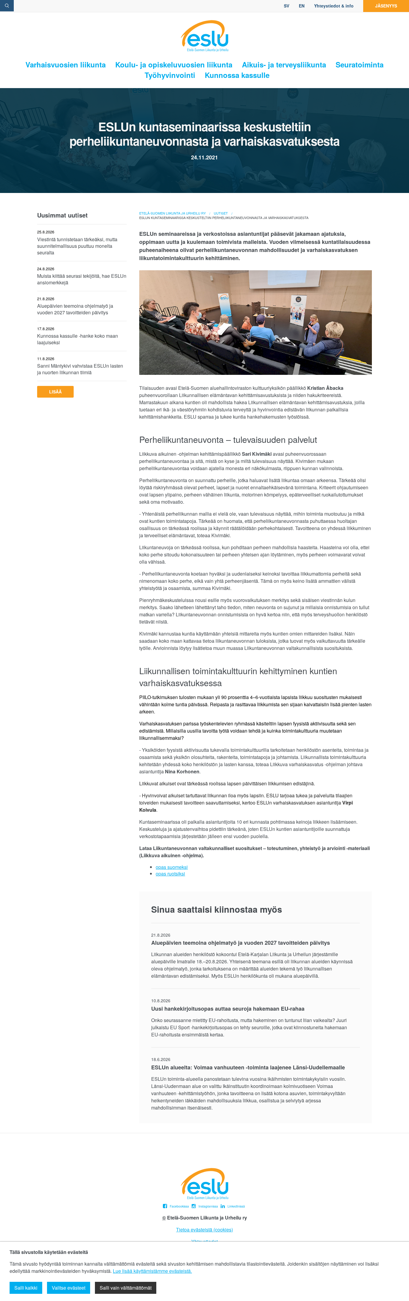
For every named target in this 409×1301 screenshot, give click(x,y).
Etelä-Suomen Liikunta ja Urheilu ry (172, 213)
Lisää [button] (55, 392)
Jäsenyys (386, 6)
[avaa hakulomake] (7, 5)
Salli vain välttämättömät (126, 1287)
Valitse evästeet (68, 1287)
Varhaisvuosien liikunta (65, 65)
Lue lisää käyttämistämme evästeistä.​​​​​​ (152, 1270)
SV (286, 6)
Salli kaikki (25, 1287)
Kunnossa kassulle (237, 75)
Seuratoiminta (360, 65)
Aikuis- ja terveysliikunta (284, 65)
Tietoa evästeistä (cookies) (204, 1229)
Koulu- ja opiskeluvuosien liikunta (173, 65)
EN (302, 6)
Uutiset (221, 213)
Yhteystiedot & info (334, 6)
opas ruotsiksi (170, 873)
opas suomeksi (172, 867)
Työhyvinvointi (170, 75)
